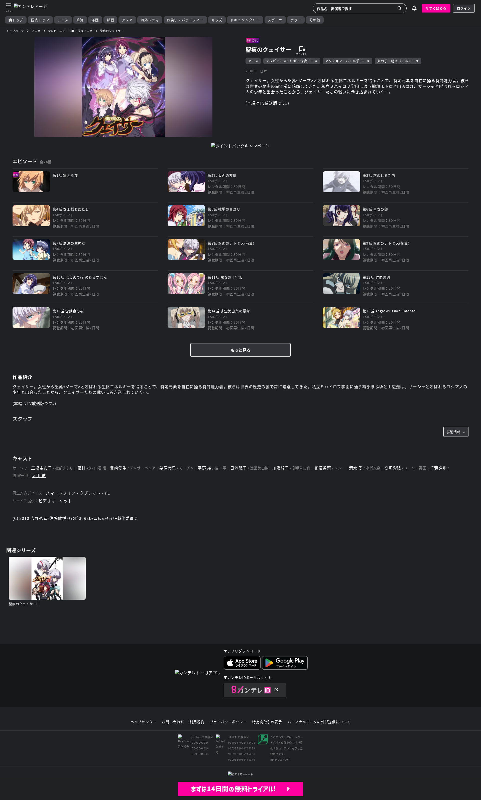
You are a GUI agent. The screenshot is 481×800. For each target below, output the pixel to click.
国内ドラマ (40, 20)
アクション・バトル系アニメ (347, 60)
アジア (127, 20)
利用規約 (197, 722)
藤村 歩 (84, 468)
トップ (17, 20)
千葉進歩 (438, 468)
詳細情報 (453, 431)
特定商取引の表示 (267, 722)
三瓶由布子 (41, 468)
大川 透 (39, 475)
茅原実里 (167, 468)
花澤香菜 (322, 468)
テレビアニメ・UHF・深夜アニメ (292, 60)
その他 (314, 20)
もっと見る (240, 350)
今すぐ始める (436, 8)
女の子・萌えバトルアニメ (398, 60)
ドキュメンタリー (245, 20)
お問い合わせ (173, 722)
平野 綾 (204, 468)
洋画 (95, 20)
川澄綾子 (280, 468)
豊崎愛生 (118, 468)
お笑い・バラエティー (185, 20)
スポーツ (275, 20)
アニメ (62, 20)
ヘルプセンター (144, 722)
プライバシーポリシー (228, 722)
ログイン (464, 8)
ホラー (295, 20)
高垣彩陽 (392, 468)
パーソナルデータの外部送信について (319, 722)
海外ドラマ (150, 20)
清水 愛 (356, 468)
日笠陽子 (238, 468)
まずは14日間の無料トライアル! (238, 788)
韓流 (80, 20)
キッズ (216, 20)
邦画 (110, 20)
